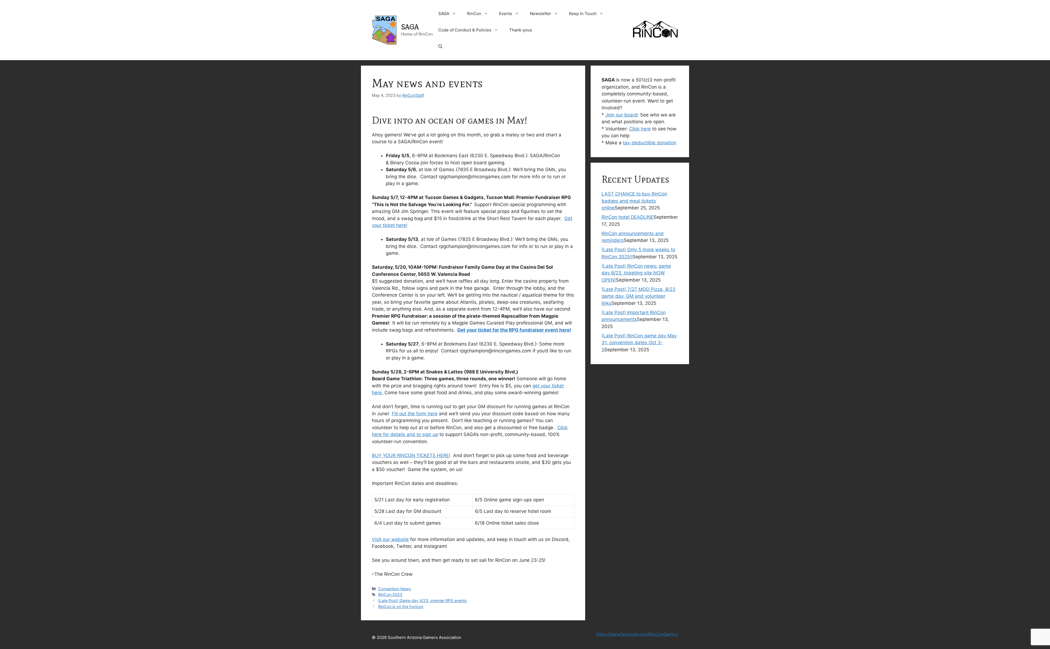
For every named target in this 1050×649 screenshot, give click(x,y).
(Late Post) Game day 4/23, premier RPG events (422, 600)
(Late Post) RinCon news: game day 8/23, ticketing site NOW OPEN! (636, 273)
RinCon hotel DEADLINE (628, 217)
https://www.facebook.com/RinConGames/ (637, 634)
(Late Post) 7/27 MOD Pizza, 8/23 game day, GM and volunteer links (638, 296)
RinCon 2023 (390, 594)
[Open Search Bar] (440, 46)
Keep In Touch (583, 13)
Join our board (621, 115)
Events (505, 13)
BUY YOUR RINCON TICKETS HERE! (411, 455)
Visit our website (390, 539)
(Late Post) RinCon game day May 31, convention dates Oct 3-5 (639, 342)
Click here (640, 128)
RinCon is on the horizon (400, 606)
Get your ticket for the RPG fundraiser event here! (514, 330)
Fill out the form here (415, 413)
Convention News (394, 588)
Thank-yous (520, 30)
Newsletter (540, 13)
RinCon (474, 13)
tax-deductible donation (649, 142)
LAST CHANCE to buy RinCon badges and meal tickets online (634, 201)
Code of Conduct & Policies (464, 30)
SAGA (410, 27)
